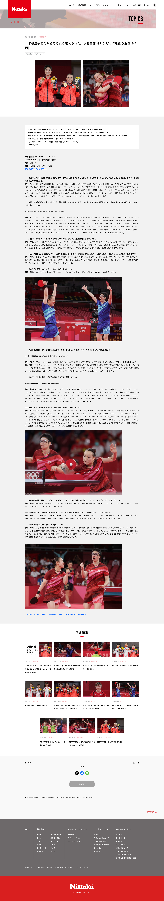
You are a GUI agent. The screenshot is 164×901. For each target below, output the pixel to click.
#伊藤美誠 (29, 54)
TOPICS (42, 797)
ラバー (39, 841)
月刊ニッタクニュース (101, 838)
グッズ (52, 848)
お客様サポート (30, 867)
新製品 (39, 834)
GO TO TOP (150, 812)
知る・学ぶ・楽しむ (140, 5)
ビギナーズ (120, 834)
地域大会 (97, 851)
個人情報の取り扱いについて (64, 867)
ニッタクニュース (121, 5)
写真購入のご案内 (100, 841)
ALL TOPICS (15, 22)
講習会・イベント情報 (101, 844)
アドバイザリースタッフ (100, 5)
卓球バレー (120, 841)
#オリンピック (39, 54)
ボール (39, 844)
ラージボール (41, 848)
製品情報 (82, 5)
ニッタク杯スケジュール (124, 854)
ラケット (40, 838)
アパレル (40, 851)
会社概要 (41, 867)
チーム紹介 (98, 848)
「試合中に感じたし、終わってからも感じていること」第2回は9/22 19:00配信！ (56, 614)
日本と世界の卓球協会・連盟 (126, 858)
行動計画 (49, 867)
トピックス (98, 834)
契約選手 (71, 834)
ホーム (72, 5)
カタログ (53, 851)
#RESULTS (43, 37)
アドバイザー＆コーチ (75, 841)
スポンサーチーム (74, 838)
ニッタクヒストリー (83, 867)
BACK (82, 784)
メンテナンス (55, 841)
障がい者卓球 (120, 844)
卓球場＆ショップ (122, 848)
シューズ (53, 844)
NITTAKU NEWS (33, 797)
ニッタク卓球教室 (122, 851)
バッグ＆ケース (55, 834)
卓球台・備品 (55, 838)
